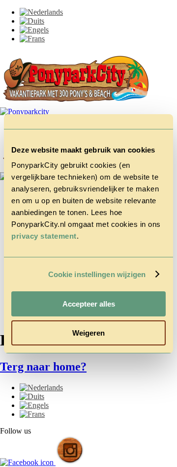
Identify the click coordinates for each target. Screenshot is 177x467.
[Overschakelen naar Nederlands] (41, 12)
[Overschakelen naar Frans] (32, 38)
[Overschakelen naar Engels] (34, 30)
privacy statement (44, 236)
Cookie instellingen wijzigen (97, 274)
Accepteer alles (88, 304)
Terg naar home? (43, 366)
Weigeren (88, 333)
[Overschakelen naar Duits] (32, 21)
